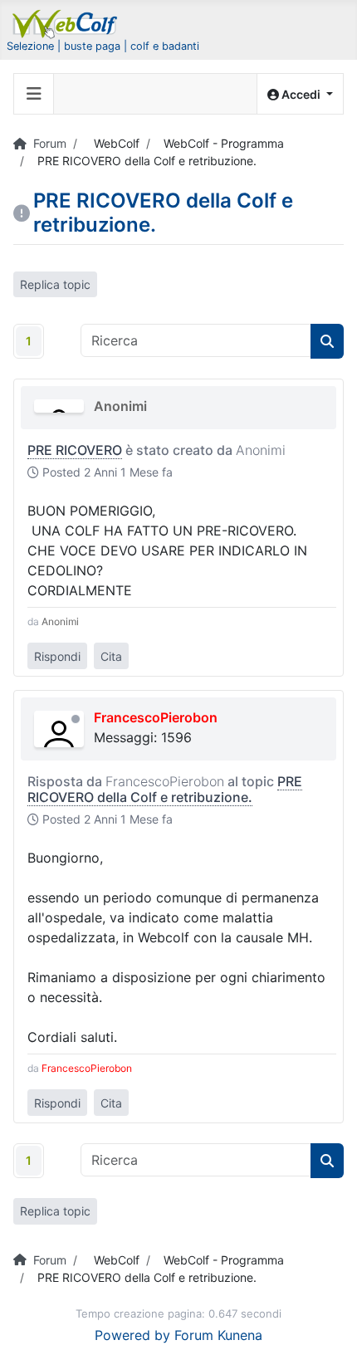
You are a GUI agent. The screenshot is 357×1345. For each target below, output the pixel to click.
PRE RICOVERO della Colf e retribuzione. (164, 789)
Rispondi (57, 656)
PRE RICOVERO (74, 450)
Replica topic (55, 284)
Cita (111, 656)
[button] (300, 94)
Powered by (132, 1335)
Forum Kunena (218, 1335)
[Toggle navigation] (34, 94)
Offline (76, 719)
